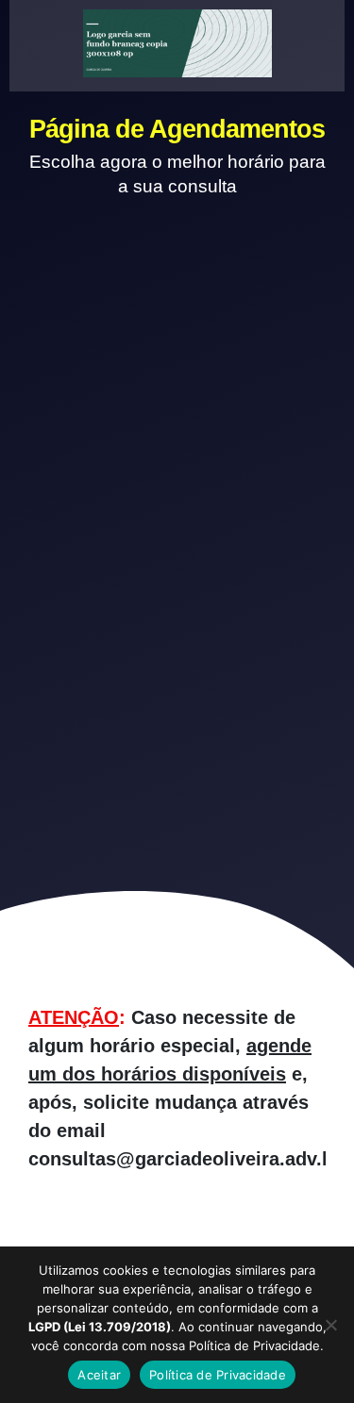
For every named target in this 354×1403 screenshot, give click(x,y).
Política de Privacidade (217, 1374)
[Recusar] (330, 1324)
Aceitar (99, 1374)
